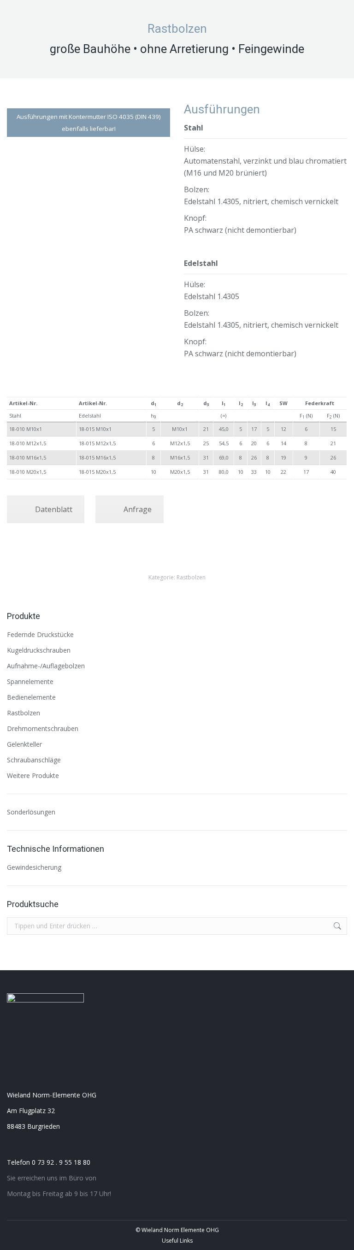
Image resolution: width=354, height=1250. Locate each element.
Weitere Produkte (33, 775)
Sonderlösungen (31, 812)
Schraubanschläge (34, 759)
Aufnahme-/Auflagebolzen (46, 665)
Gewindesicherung (34, 867)
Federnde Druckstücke (40, 634)
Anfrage (138, 509)
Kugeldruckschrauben (39, 650)
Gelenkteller (24, 744)
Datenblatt (53, 509)
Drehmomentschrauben (42, 728)
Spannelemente (30, 681)
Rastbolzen (191, 577)
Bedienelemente (31, 697)
